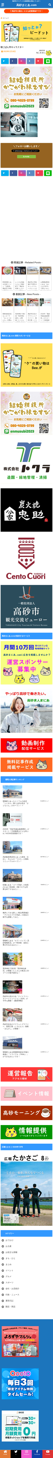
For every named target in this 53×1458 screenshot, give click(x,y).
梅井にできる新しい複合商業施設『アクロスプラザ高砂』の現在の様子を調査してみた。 (16, 915)
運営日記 (9, 1301)
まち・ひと (10, 1258)
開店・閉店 (10, 1307)
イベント (9, 1270)
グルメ (8, 1276)
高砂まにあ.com (26, 5)
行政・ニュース (12, 1295)
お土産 (8, 1246)
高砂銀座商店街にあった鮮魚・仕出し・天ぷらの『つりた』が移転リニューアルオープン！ (16, 859)
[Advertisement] (26, 215)
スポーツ (9, 1282)
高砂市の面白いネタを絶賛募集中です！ (27, 11)
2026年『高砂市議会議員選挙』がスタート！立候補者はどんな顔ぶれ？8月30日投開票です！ (16, 831)
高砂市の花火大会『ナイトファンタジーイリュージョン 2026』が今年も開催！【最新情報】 (16, 998)
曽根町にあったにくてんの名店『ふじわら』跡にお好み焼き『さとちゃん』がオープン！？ (16, 803)
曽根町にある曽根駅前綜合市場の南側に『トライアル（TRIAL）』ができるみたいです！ (16, 1054)
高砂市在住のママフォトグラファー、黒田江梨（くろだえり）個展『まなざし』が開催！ (16, 1026)
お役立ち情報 (11, 1252)
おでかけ (9, 1240)
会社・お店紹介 (12, 1289)
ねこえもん (40, 53)
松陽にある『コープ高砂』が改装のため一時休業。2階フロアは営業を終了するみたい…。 (16, 887)
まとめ (8, 1264)
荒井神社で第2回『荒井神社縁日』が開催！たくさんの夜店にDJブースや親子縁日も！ (16, 971)
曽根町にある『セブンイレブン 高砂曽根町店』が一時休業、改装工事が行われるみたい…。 (16, 943)
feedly (27, 156)
